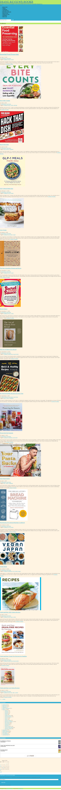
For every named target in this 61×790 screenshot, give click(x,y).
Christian (6, 712)
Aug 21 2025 (6, 398)
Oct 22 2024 (10, 527)
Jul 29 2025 (15, 437)
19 (3, 767)
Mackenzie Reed (3, 746)
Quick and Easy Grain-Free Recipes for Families (13, 656)
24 (0, 769)
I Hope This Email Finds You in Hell (7, 745)
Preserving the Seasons (6, 433)
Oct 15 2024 (15, 571)
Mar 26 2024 (16, 661)
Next (4, 699)
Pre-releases (5, 733)
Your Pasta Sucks (5, 478)
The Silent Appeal (3, 749)
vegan (14, 234)
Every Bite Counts (5, 100)
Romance (7, 725)
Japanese (10, 571)
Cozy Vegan (3, 230)
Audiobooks (4, 704)
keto (11, 692)
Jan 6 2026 (10, 234)
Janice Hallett (3, 750)
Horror (6, 718)
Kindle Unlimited (4, 397)
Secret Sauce (3, 309)
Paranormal (7, 724)
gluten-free (10, 354)
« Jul (1, 771)
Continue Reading (9, 64)
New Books (3, 58)
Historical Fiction (8, 716)
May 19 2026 (11, 59)
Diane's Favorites (5, 708)
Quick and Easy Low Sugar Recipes (10, 688)
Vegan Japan (3, 566)
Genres (3, 709)
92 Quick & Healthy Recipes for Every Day (11, 393)
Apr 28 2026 (6, 149)
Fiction (6, 714)
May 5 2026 (10, 105)
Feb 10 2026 (10, 193)
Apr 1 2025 (6, 483)
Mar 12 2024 (15, 692)
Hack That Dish (4, 144)
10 (0, 766)
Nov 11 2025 (11, 273)
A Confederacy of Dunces (5, 740)
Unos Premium (10, 788)
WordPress (20, 788)
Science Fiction (8, 726)
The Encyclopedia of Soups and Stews (10, 268)
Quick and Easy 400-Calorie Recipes (10, 612)
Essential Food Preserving (9, 54)
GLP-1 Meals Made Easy (6, 188)
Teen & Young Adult (9, 727)
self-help (15, 105)
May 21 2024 (13, 617)
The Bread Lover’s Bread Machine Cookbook (12, 522)
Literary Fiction (8, 720)
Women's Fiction (8, 728)
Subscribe (3, 782)
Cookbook (6, 59)
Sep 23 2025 (16, 354)
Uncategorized (5, 734)
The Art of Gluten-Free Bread (8, 349)
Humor (6, 719)
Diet (9, 617)
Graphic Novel (7, 715)
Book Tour (4, 706)
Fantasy (6, 713)
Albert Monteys (3, 741)
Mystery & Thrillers (9, 721)
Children (6, 710)
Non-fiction (8, 58)
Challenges (4, 707)
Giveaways (4, 729)
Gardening (10, 437)
